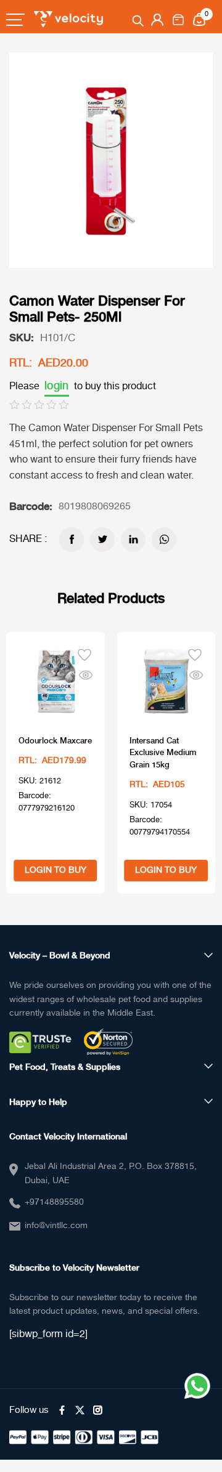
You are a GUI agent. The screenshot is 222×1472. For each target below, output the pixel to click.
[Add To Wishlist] (84, 653)
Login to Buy (55, 870)
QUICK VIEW (85, 672)
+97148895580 (54, 1202)
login (56, 386)
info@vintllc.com (56, 1225)
